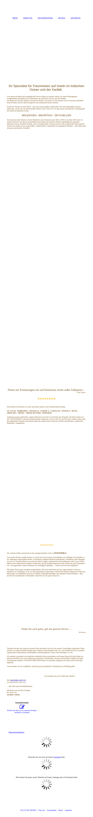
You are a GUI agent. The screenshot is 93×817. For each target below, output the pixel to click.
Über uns (41, 810)
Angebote (68, 810)
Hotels (60, 810)
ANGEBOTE (75, 18)
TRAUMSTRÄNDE (45, 18)
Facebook (57, 757)
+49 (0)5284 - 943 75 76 (18, 680)
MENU (15, 18)
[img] (46, 7)
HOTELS (61, 18)
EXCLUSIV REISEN (28, 810)
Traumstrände (51, 810)
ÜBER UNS (27, 18)
